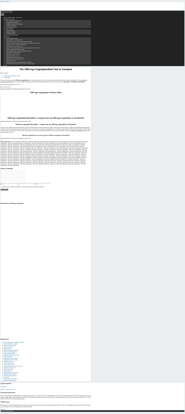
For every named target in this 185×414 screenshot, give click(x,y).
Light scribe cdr (7, 371)
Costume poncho (8, 347)
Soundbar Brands (8, 29)
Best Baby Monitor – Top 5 (12, 55)
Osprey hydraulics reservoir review (12, 366)
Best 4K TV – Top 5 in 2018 (12, 54)
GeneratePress (9, 411)
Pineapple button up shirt (10, 358)
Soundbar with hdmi (11, 25)
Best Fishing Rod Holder (12, 38)
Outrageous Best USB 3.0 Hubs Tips (14, 57)
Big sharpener (7, 348)
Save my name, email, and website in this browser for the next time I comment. (23, 187)
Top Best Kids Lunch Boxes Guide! (14, 46)
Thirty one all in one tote (10, 379)
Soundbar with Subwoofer (12, 22)
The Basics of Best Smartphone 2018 (15, 59)
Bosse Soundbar (10, 30)
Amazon (18, 84)
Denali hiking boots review (10, 372)
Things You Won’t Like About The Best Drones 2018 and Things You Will (23, 43)
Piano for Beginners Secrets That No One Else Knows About (20, 63)
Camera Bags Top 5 (11, 60)
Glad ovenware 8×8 (8, 363)
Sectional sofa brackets (9, 345)
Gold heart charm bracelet (10, 360)
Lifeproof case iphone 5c (10, 375)
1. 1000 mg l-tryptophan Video (11, 76)
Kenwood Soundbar (11, 32)
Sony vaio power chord (9, 367)
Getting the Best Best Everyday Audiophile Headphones (19, 62)
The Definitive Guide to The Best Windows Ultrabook (18, 51)
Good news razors (8, 369)
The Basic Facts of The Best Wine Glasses (16, 44)
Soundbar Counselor (9, 19)
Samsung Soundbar (10, 33)
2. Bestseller (6, 77)
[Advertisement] (45, 105)
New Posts (6, 36)
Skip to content (5, 1)
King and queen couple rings (11, 355)
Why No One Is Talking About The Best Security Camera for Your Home (23, 48)
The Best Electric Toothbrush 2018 (14, 40)
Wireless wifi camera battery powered (13, 342)
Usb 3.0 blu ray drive (8, 364)
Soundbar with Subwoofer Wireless (14, 24)
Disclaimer (3, 386)
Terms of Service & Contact (10, 35)
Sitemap (3, 409)
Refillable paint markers (9, 374)
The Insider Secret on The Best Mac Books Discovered (19, 41)
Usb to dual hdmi (8, 356)
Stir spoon (6, 377)
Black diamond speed (9, 353)
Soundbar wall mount (11, 27)
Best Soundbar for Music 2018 (13, 21)
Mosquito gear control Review (13, 52)
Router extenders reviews (10, 344)
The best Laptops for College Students (15, 49)
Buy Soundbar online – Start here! (12, 17)
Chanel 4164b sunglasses (10, 352)
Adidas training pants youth (10, 350)
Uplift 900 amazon (8, 361)
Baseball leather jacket (9, 380)
